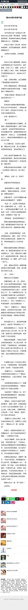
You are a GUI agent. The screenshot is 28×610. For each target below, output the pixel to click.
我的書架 (20, 1)
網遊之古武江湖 (6, 592)
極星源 (12, 586)
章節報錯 (14, 490)
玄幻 (6, 4)
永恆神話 (11, 585)
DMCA (15, 599)
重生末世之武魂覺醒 (16, 587)
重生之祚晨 (7, 586)
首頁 (2, 4)
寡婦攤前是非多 (4, 585)
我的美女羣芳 (19, 582)
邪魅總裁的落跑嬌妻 (22, 589)
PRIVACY (18, 599)
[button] (3, 499)
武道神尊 (23, 579)
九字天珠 (21, 590)
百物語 (10, 589)
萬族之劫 (18, 583)
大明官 (6, 589)
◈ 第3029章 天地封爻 (6, 10)
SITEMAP (11, 599)
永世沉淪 (17, 586)
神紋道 (4, 583)
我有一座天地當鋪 (16, 579)
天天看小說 (5, 1)
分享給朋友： (4, 496)
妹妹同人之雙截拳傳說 (6, 587)
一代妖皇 (3, 590)
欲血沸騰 (15, 589)
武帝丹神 (9, 579)
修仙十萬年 (23, 583)
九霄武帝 (13, 582)
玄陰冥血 (9, 583)
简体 (26, 1)
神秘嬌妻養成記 (17, 585)
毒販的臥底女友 (23, 586)
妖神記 (13, 583)
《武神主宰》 (12, 4)
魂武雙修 (18, 580)
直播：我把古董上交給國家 (12, 590)
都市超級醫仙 (12, 580)
